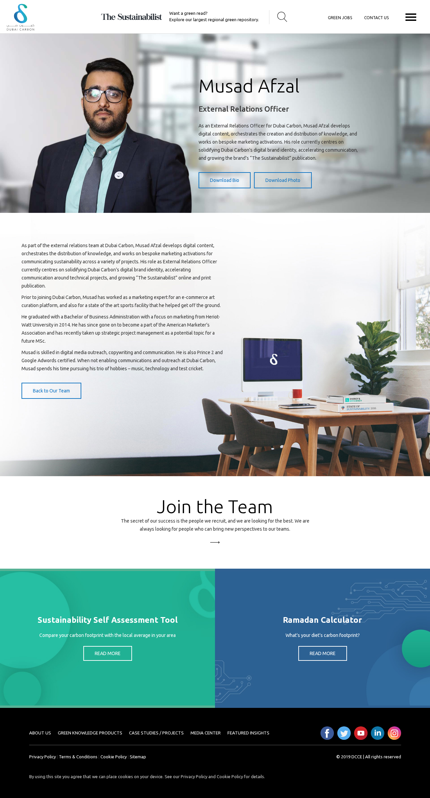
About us (40, 732)
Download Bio (224, 180)
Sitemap (138, 756)
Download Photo (282, 180)
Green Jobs (340, 17)
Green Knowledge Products (90, 732)
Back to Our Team (51, 390)
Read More (108, 653)
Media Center (205, 732)
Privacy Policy (42, 756)
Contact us (376, 17)
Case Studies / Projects (156, 732)
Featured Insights (248, 732)
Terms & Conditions (78, 756)
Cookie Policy (113, 756)
